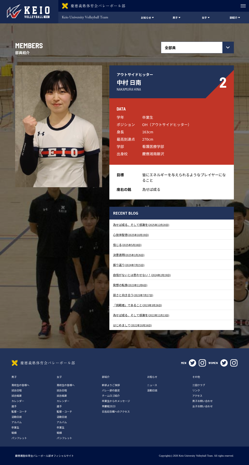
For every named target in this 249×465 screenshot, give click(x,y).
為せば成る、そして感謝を (141, 224)
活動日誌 (16, 417)
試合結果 (16, 395)
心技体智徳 (131, 234)
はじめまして (132, 325)
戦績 (14, 432)
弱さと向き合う (133, 295)
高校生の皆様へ (20, 385)
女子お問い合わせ (202, 406)
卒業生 (15, 427)
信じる (127, 245)
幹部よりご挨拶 (111, 385)
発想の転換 (130, 285)
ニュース (152, 385)
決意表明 (128, 255)
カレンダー (17, 401)
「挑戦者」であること (137, 305)
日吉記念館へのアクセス (116, 411)
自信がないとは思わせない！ (142, 275)
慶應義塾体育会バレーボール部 (43, 363)
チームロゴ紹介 (111, 395)
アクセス (197, 395)
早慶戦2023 (108, 406)
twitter (192, 363)
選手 (14, 406)
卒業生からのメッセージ (116, 401)
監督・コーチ (19, 411)
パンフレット (19, 438)
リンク (196, 390)
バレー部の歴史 (111, 390)
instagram (202, 363)
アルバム (16, 422)
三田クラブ (198, 385)
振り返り (128, 265)
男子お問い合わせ (202, 401)
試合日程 (16, 390)
